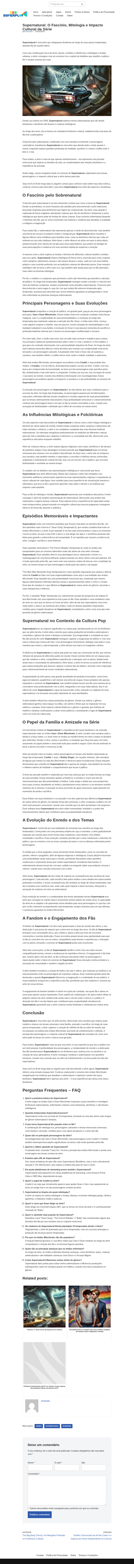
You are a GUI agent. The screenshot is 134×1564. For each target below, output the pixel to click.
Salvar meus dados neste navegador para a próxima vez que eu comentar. (64, 1508)
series (39, 1426)
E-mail (58, 1463)
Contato (59, 15)
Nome (31, 1463)
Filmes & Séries (82, 12)
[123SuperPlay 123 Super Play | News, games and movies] (16, 14)
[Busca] (82, 4)
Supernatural (52, 1426)
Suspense (67, 1426)
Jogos (58, 12)
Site (83, 1463)
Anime (68, 12)
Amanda (29, 31)
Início (35, 12)
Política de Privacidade (104, 12)
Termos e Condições (42, 15)
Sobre (70, 15)
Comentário (34, 1474)
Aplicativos (47, 12)
